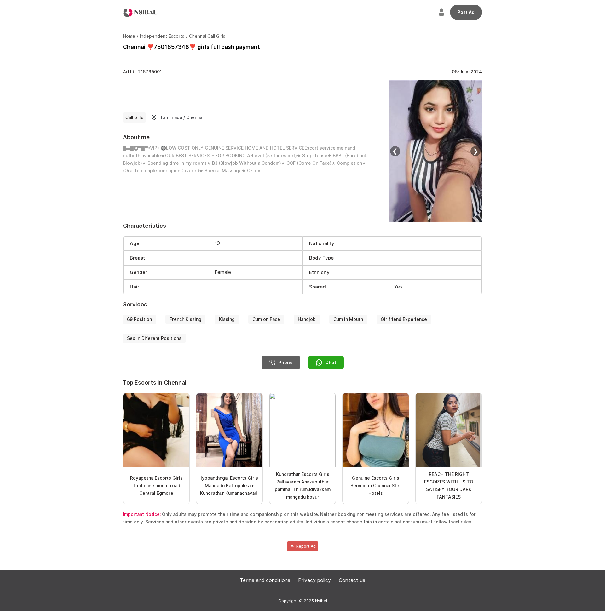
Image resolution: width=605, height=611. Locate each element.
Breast (137, 258)
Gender (138, 272)
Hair (134, 287)
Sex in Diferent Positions (154, 338)
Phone (286, 362)
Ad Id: (142, 71)
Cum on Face (266, 319)
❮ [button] (395, 151)
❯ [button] (475, 151)
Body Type (321, 258)
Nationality (321, 243)
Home (129, 36)
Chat (330, 362)
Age (134, 243)
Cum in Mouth (348, 319)
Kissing (227, 319)
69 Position (139, 319)
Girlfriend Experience (404, 319)
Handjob (307, 319)
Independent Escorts (162, 36)
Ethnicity (319, 272)
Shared (317, 287)
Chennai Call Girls (207, 36)
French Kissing (185, 319)
